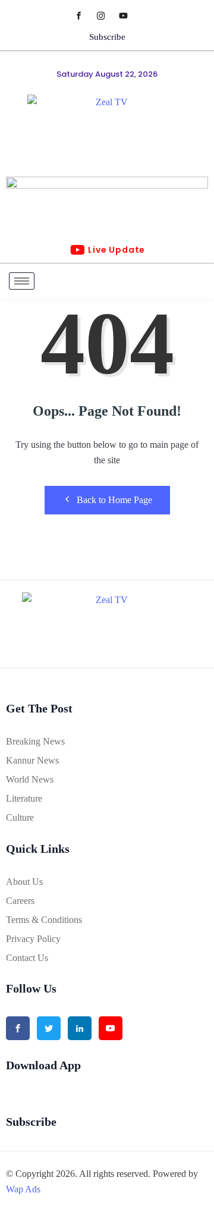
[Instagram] (107, 15)
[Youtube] (129, 15)
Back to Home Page (114, 500)
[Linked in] (80, 1028)
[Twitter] (49, 1028)
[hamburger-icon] (21, 281)
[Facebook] (85, 15)
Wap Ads (23, 1189)
